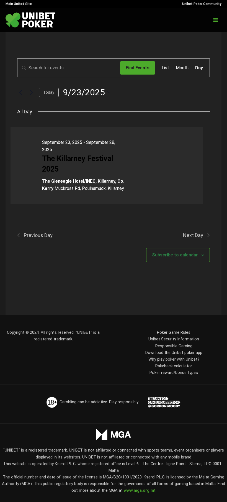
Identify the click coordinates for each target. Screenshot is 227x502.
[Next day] (31, 92)
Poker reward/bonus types (173, 372)
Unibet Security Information (173, 339)
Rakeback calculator (173, 365)
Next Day (193, 235)
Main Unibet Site (19, 4)
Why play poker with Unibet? (173, 359)
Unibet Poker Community (201, 4)
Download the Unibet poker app (173, 352)
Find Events (137, 67)
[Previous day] (20, 92)
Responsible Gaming (173, 345)
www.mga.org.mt (140, 490)
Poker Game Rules (173, 332)
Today (48, 92)
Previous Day (38, 235)
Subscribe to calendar (175, 255)
